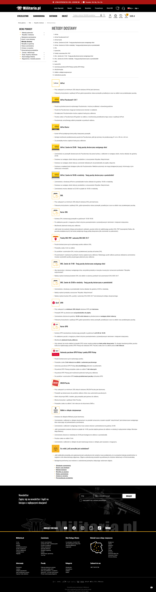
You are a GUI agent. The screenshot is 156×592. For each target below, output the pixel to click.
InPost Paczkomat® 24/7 (62, 37)
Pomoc (18, 543)
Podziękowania (20, 552)
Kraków (110, 547)
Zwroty (42, 552)
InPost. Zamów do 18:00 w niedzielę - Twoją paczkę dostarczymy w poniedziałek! (77, 45)
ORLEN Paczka (59, 69)
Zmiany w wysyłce (62, 476)
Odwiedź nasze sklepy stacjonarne (101, 538)
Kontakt (18, 545)
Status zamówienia (62, 474)
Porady (43, 563)
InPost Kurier (58, 40)
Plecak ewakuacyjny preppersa (49, 574)
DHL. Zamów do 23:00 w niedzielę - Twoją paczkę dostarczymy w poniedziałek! (76, 58)
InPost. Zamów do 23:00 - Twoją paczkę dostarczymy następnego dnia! (74, 42)
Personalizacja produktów (64, 478)
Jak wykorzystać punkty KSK (73, 543)
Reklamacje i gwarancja (47, 553)
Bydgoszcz (111, 542)
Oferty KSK (110, 8)
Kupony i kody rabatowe (22, 574)
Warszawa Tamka (112, 555)
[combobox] (89, 15)
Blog (108, 528)
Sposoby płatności (45, 548)
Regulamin (19, 567)
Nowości (70, 8)
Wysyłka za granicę (62, 472)
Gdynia (110, 543)
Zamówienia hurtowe (21, 547)
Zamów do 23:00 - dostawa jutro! (49, 543)
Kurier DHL (58, 50)
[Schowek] (115, 16)
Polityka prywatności (21, 570)
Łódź (109, 548)
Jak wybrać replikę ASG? (47, 569)
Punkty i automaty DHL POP (62, 53)
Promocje (78, 8)
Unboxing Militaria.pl (71, 545)
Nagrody (18, 553)
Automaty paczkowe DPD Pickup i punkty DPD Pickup (69, 67)
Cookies (18, 569)
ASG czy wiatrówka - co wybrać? (49, 570)
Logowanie (68, 547)
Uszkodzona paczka (60, 75)
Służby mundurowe (21, 548)
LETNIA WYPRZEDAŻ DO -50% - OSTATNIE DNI (67, 2)
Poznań (110, 550)
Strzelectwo (69, 567)
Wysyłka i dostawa (39, 23)
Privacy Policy (70, 591)
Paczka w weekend (46, 545)
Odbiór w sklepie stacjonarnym (63, 72)
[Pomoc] (123, 8)
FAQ (30, 23)
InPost (56, 34)
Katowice (110, 545)
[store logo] (28, 8)
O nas (17, 542)
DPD (56, 61)
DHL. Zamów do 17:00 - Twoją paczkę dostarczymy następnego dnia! (74, 56)
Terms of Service (81, 591)
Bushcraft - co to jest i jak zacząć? (49, 572)
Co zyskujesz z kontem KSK (73, 542)
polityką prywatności (100, 500)
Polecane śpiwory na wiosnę (48, 567)
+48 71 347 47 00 (94, 567)
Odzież (67, 572)
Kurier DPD (58, 64)
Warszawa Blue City (113, 553)
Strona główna (22, 23)
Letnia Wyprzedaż (58, 8)
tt (96, 528)
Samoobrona (69, 569)
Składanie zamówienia (63, 465)
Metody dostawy (61, 470)
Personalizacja (99, 8)
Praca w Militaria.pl (21, 550)
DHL (56, 48)
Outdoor (68, 570)
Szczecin (110, 552)
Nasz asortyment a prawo (22, 572)
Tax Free (43, 555)
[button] (137, 8)
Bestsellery (88, 8)
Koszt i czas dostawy (62, 468)
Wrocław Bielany (112, 557)
